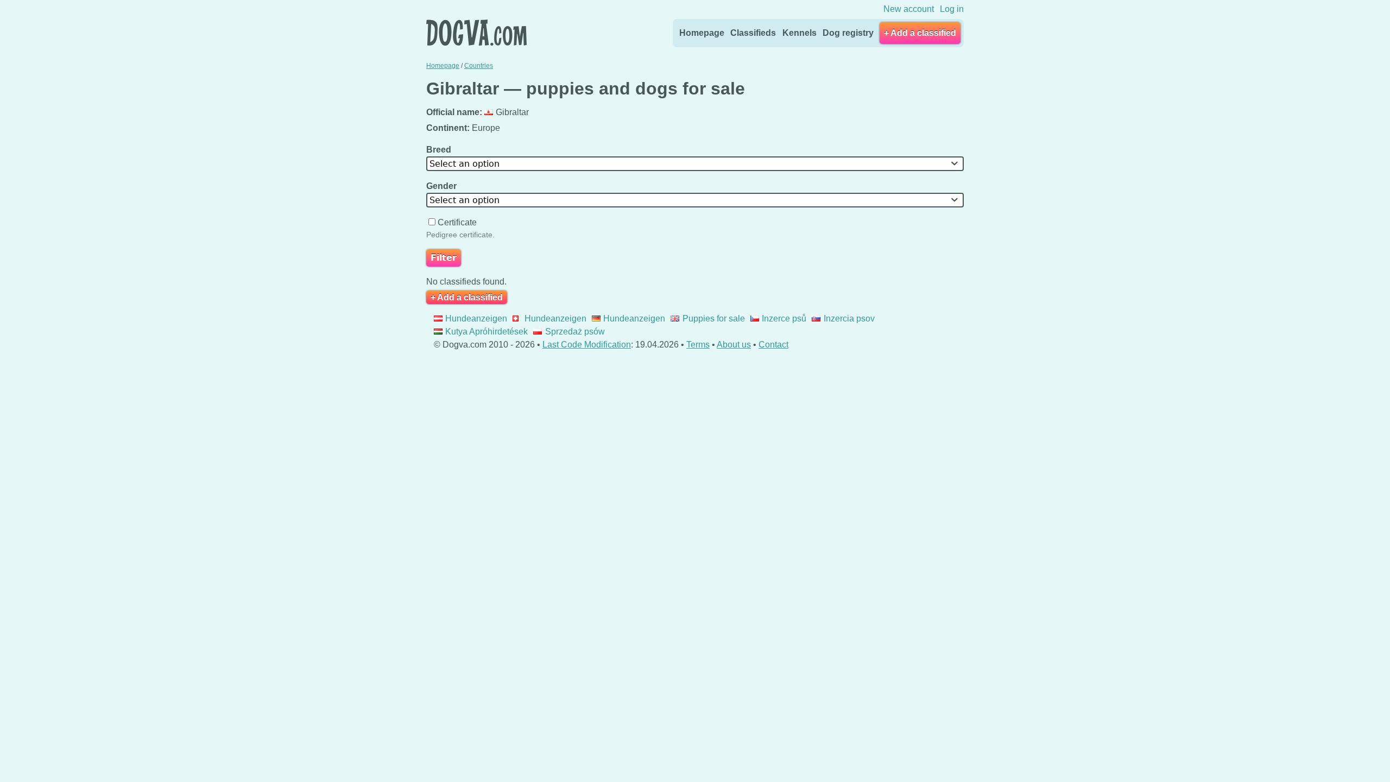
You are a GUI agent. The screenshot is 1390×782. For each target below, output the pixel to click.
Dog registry (848, 32)
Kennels (799, 32)
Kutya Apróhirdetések (486, 331)
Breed (439, 149)
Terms (698, 344)
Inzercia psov (849, 318)
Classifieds (753, 32)
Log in (952, 9)
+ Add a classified (920, 32)
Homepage (701, 32)
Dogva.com (476, 33)
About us (734, 344)
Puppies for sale (713, 318)
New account (908, 9)
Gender (442, 186)
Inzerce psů (784, 318)
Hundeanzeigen (476, 318)
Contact (773, 344)
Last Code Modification (586, 344)
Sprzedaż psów (574, 331)
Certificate (457, 222)
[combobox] (695, 163)
